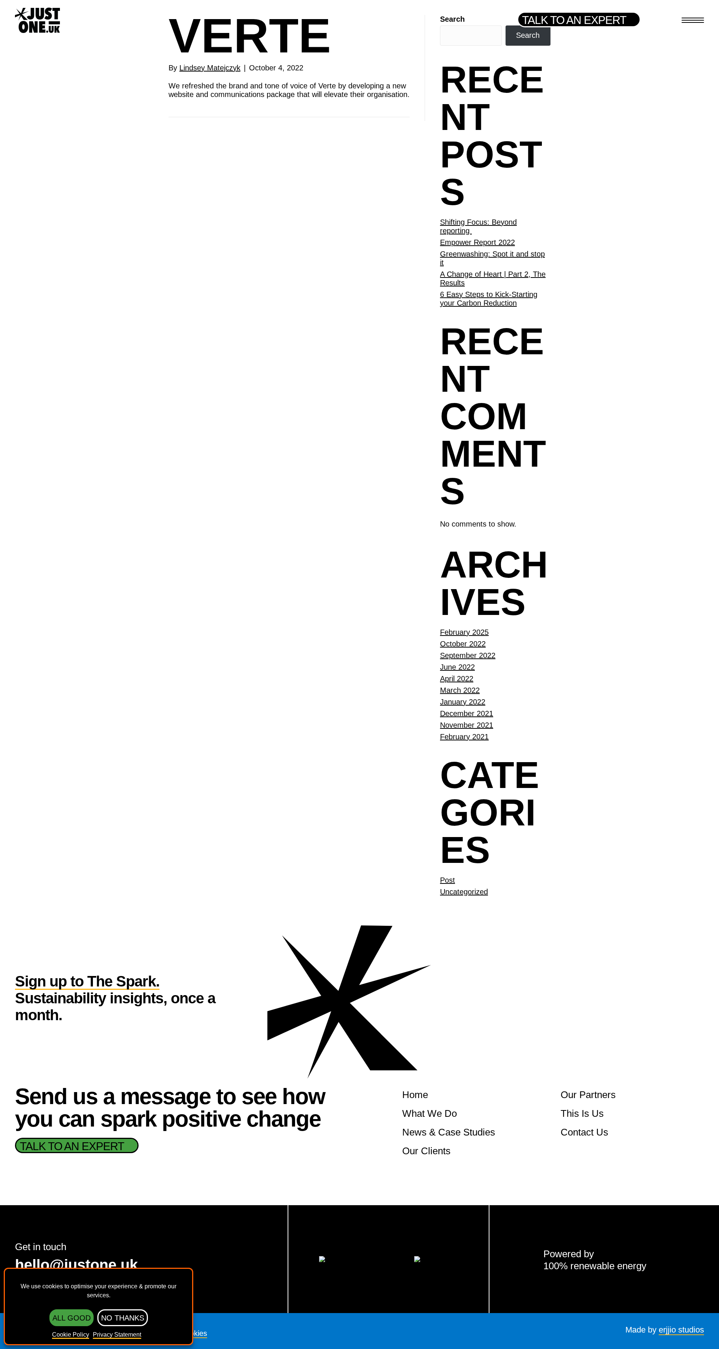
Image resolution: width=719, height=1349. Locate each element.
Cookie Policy (70, 1334)
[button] (579, 19)
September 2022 (467, 655)
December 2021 (466, 713)
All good (71, 1318)
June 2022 (457, 667)
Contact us (584, 1132)
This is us (582, 1113)
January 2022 (462, 702)
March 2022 (460, 690)
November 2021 (466, 725)
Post (447, 880)
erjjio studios (681, 1329)
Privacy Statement (117, 1334)
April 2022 (456, 678)
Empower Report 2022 (477, 242)
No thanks (122, 1318)
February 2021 (464, 737)
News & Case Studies (448, 1132)
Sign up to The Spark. (87, 981)
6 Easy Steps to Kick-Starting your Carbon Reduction (488, 298)
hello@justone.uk (76, 1264)
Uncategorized (464, 892)
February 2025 (464, 632)
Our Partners (588, 1094)
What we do (429, 1113)
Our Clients (426, 1150)
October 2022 (463, 644)
